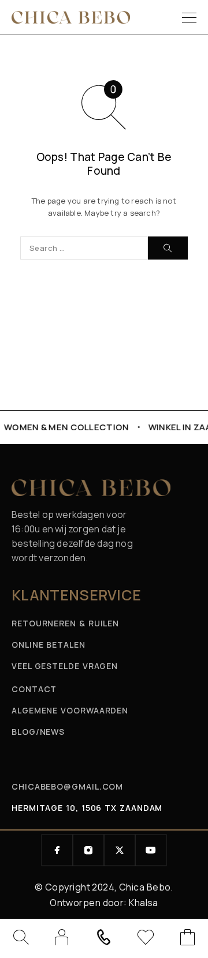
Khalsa (143, 902)
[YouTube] (150, 850)
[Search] (20, 937)
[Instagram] (88, 850)
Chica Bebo (144, 887)
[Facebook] (57, 850)
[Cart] (187, 939)
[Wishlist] (145, 939)
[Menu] (189, 17)
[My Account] (61, 937)
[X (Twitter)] (119, 850)
